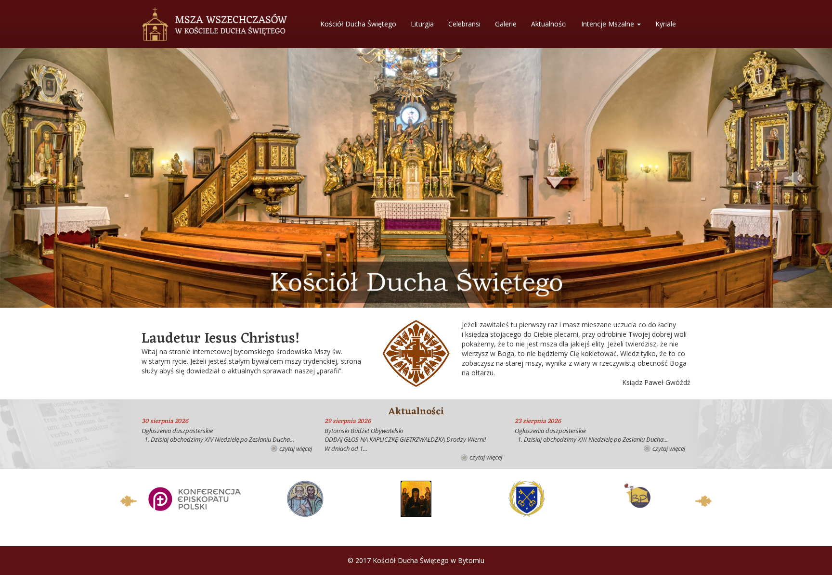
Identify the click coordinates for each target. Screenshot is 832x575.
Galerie (506, 23)
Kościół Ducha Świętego (358, 23)
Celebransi (464, 23)
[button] (37, 178)
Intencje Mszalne (608, 23)
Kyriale (665, 23)
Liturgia (422, 23)
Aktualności (549, 23)
